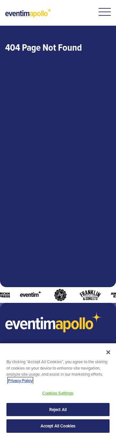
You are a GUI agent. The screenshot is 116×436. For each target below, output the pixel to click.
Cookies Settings (57, 393)
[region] (58, 389)
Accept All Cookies (58, 426)
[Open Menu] (105, 11)
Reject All (58, 409)
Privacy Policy (20, 381)
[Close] (108, 352)
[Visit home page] (28, 13)
